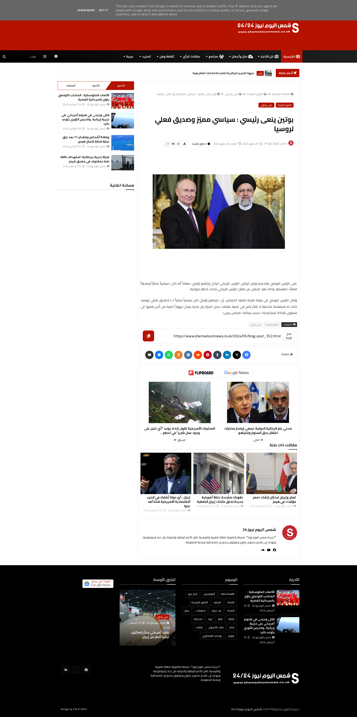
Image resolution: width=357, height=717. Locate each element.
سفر (186, 610)
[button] (172, 618)
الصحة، (230, 610)
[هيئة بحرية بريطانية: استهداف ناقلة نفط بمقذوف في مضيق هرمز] (122, 162)
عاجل (260, 73)
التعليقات (70, 85)
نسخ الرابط (289, 336)
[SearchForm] (4, 57)
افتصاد (230, 602)
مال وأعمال (239, 56)
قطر (220, 618)
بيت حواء (216, 610)
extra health (227, 593)
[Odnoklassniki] (178, 355)
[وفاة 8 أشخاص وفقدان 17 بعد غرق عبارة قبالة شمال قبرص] (122, 143)
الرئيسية (289, 56)
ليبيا (210, 618)
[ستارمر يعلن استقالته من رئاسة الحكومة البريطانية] (268, 73)
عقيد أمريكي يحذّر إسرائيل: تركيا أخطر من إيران (158, 634)
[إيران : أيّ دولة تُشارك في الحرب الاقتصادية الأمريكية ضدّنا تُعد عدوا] (165, 473)
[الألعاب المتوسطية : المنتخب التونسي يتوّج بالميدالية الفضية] (122, 101)
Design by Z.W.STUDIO (74, 709)
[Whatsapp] (169, 355)
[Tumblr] (217, 355)
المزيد (146, 56)
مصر (232, 627)
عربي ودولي (231, 93)
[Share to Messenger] (159, 355)
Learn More (86, 10)
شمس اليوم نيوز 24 (259, 529)
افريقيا (217, 602)
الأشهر (121, 85)
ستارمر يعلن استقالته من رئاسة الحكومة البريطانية (221, 73)
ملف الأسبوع (216, 627)
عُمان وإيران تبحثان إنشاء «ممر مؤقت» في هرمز (274, 499)
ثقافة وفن (166, 56)
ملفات (199, 627)
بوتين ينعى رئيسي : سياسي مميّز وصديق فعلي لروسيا (187, 93)
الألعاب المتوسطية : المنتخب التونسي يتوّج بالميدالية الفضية (83, 97)
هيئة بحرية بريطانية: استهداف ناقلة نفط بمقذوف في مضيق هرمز (84, 159)
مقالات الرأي (191, 56)
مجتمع (213, 56)
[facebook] (273, 550)
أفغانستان (209, 593)
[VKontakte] (188, 355)
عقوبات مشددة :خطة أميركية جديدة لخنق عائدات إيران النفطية (220, 499)
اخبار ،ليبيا (193, 593)
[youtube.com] (76, 670)
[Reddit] (198, 355)
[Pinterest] (207, 355)
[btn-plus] (178, 143)
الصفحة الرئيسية (281, 93)
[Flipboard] (201, 373)
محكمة (198, 618)
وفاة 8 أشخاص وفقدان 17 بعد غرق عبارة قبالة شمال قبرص (85, 139)
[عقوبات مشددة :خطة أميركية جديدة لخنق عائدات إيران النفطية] (218, 473)
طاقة (231, 618)
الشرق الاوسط (255, 93)
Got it (103, 10)
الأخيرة (96, 85)
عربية (129, 56)
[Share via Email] (149, 355)
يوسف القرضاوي (212, 635)
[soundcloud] (261, 550)
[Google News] (236, 372)
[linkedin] (227, 355)
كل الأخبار (267, 56)
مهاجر (231, 635)
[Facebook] (246, 355)
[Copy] (148, 335)
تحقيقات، (200, 610)
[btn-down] (168, 143)
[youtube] (267, 550)
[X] (237, 355)
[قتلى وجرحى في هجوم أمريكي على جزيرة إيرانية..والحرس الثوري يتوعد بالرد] (122, 120)
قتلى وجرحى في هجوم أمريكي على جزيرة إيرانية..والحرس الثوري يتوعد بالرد (85, 119)
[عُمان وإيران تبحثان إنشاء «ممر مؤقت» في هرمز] (271, 473)
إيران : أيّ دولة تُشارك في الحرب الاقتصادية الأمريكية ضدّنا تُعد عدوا (168, 501)
